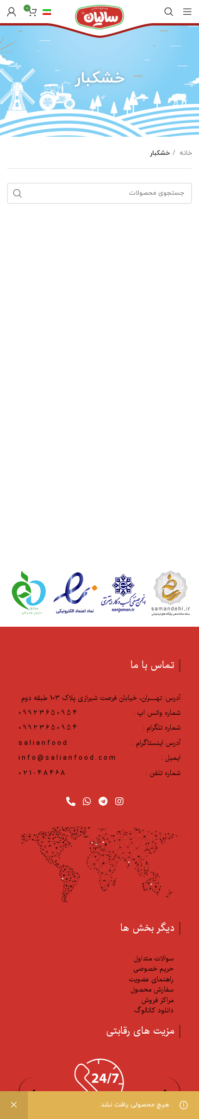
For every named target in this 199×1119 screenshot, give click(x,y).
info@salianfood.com (68, 758)
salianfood (43, 743)
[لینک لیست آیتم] (96, 959)
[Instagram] (119, 801)
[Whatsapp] (87, 801)
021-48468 (43, 773)
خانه (185, 153)
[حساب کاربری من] (11, 11)
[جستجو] (169, 11)
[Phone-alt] (70, 801)
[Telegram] (103, 801)
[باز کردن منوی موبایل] (187, 11)
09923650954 (49, 713)
